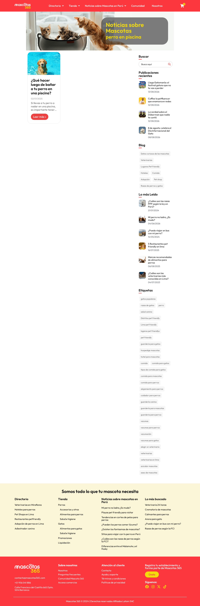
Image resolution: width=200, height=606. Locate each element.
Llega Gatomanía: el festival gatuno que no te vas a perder (159, 85)
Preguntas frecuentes (69, 574)
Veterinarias (146, 160)
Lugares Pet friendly (150, 167)
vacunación (146, 434)
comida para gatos (160, 363)
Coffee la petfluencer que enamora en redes (159, 100)
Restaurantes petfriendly (28, 519)
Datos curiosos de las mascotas (155, 154)
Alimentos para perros (71, 514)
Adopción (145, 179)
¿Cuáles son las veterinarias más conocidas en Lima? (158, 276)
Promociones (65, 538)
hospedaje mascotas (150, 350)
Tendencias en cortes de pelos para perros (119, 518)
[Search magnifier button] (169, 64)
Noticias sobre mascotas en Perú (119, 500)
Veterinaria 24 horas (155, 504)
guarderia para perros (151, 415)
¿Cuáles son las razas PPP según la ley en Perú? (159, 204)
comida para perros (150, 383)
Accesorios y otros (69, 509)
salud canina (146, 312)
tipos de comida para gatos (153, 370)
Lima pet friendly (149, 325)
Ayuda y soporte (109, 574)
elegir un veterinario (150, 447)
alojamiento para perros (152, 389)
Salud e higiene (68, 519)
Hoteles (144, 173)
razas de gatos (147, 305)
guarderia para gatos (150, 344)
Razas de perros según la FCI (159, 528)
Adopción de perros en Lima (29, 523)
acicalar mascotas (149, 466)
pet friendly (146, 337)
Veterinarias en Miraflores (28, 504)
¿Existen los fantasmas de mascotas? (120, 529)
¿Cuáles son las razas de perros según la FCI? (120, 540)
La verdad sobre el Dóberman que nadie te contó (159, 114)
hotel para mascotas (150, 357)
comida (144, 363)
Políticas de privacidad (113, 582)
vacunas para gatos (150, 440)
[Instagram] (153, 587)
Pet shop (158, 179)
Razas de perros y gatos (152, 186)
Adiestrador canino (25, 528)
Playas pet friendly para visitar (117, 512)
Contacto (106, 570)
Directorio (21, 499)
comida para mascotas (151, 376)
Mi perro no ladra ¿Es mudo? (116, 507)
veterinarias (146, 453)
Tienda (62, 499)
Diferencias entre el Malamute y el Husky (119, 547)
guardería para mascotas (152, 408)
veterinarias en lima (150, 460)
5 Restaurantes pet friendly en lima (158, 245)
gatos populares (148, 299)
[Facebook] (147, 587)
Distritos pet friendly (150, 318)
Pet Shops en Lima (24, 514)
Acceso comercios (67, 582)
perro (161, 305)
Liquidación (64, 542)
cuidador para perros (150, 395)
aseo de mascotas (149, 473)
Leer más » (39, 116)
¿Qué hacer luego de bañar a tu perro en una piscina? (43, 86)
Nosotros (62, 570)
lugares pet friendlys (150, 331)
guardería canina (149, 402)
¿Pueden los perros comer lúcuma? (119, 524)
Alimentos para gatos (71, 528)
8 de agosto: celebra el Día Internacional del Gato (159, 130)
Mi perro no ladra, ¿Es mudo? (159, 218)
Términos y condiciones (113, 578)
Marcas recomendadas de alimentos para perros (160, 260)
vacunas (144, 421)
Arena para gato (153, 519)
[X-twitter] (159, 587)
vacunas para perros (150, 428)
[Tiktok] (165, 587)
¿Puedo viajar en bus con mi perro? (158, 232)
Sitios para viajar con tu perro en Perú (120, 534)
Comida (155, 173)
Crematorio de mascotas (158, 509)
